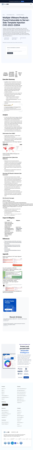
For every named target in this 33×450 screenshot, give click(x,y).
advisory (17, 117)
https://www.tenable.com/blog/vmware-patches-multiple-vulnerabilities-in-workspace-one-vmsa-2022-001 (12, 246)
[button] (31, 4)
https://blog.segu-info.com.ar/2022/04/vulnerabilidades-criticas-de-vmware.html (12, 250)
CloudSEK (6, 81)
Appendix (19, 163)
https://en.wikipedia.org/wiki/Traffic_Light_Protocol (13, 241)
